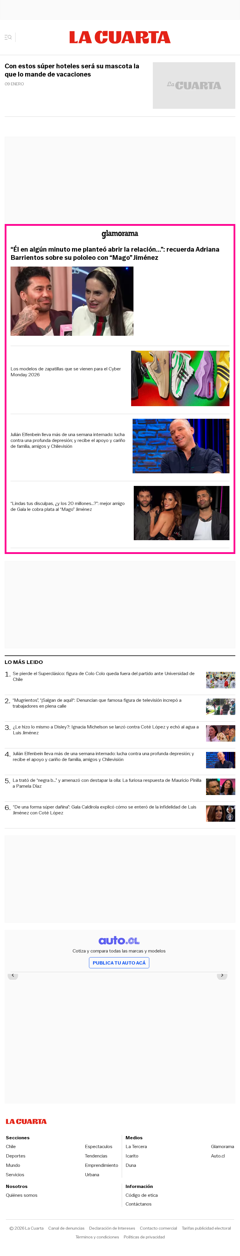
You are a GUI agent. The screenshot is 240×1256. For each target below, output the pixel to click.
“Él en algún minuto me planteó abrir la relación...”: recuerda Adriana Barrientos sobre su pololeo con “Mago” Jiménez (115, 253)
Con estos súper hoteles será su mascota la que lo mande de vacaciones (72, 70)
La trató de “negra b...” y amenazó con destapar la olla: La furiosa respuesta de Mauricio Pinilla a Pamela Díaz (107, 783)
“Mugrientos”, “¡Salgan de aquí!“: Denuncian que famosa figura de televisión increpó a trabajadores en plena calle (97, 703)
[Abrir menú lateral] (10, 37)
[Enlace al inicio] (120, 235)
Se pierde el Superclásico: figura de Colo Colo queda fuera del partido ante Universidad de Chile (104, 677)
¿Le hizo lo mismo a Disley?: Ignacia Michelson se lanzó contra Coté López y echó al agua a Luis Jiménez (106, 730)
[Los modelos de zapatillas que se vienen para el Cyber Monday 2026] (180, 379)
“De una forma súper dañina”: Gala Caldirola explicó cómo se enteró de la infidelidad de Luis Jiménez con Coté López (104, 810)
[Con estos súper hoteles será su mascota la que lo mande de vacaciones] (194, 86)
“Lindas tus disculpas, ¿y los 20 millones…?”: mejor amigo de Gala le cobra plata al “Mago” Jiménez (68, 506)
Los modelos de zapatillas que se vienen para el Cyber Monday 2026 (66, 372)
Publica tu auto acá (119, 963)
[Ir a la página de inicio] (120, 37)
